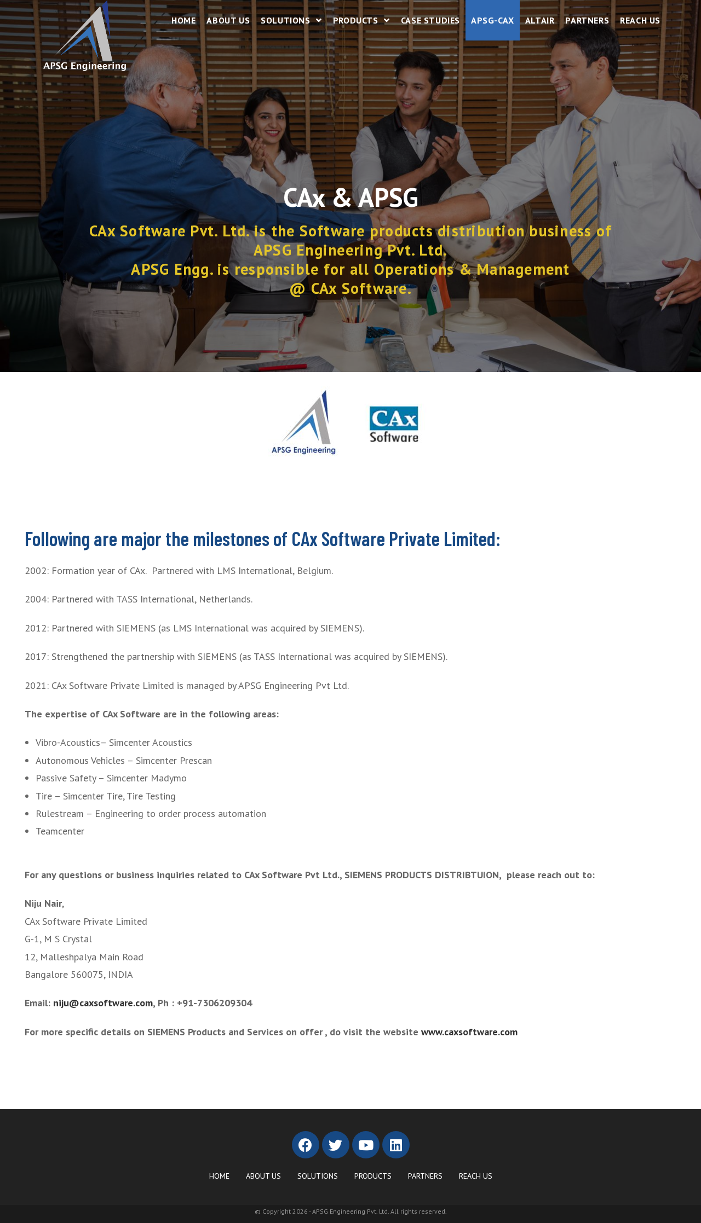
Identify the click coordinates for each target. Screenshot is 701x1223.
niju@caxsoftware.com (103, 1002)
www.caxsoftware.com (469, 1031)
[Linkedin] (396, 1144)
